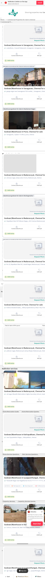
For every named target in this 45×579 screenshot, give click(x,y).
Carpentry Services (9, 501)
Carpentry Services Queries (26, 501)
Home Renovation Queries (30, 412)
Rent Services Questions (30, 454)
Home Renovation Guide (11, 412)
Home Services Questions (11, 454)
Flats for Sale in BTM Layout (12, 325)
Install (40, 3)
